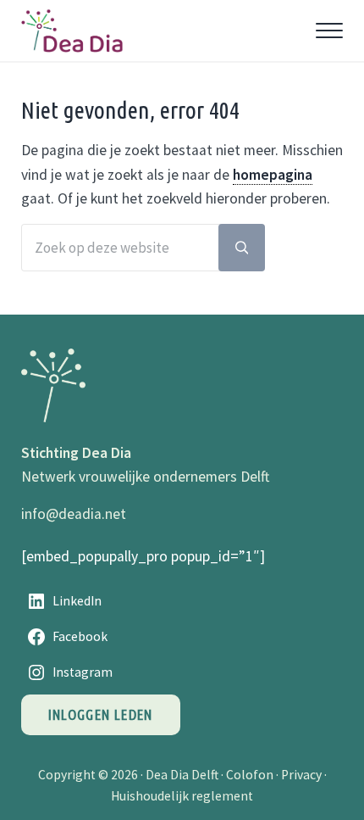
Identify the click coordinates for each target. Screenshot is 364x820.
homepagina (272, 174)
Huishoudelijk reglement (182, 796)
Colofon (249, 775)
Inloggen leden (100, 714)
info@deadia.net (73, 514)
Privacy (301, 775)
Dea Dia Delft (182, 775)
